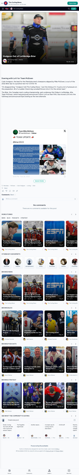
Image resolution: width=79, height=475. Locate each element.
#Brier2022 (18, 142)
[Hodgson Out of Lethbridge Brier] (39, 38)
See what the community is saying (15, 416)
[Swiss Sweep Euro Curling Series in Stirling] (12, 234)
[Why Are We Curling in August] (12, 324)
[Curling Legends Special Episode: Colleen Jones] (12, 360)
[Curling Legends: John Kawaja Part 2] (33, 360)
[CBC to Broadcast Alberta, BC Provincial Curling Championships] (33, 234)
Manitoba (6, 185)
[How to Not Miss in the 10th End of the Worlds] (12, 396)
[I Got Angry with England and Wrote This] (33, 324)
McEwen (12, 185)
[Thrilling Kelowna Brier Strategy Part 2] (33, 396)
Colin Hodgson (20, 185)
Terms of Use (49, 451)
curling (28, 185)
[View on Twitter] (65, 132)
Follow (34, 133)
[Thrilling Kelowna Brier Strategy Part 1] (54, 396)
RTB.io (57, 449)
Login (73, 8)
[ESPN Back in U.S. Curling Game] (54, 234)
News (5, 188)
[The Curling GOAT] (54, 324)
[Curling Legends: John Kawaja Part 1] (54, 360)
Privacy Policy (59, 451)
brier (33, 185)
